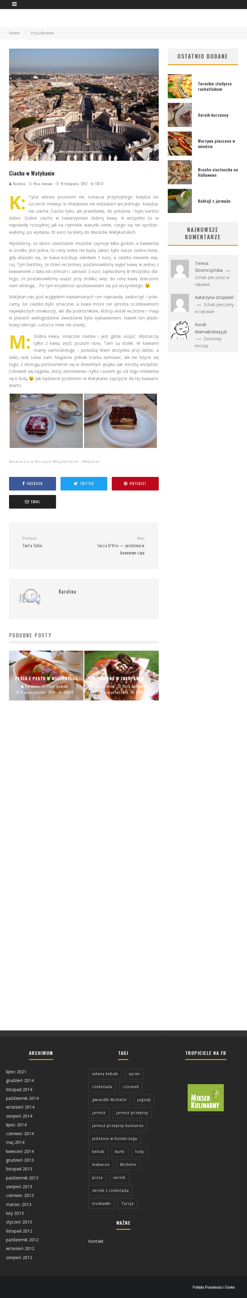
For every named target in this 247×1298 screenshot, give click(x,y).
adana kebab (105, 1073)
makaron (101, 1164)
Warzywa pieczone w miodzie (216, 143)
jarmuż (99, 1112)
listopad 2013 (19, 1169)
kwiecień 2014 (20, 1151)
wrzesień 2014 (20, 1107)
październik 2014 (22, 1098)
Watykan (92, 461)
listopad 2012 (19, 1231)
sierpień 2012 (19, 1257)
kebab (98, 1151)
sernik (119, 1177)
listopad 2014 (19, 1089)
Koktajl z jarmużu (214, 201)
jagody (144, 1099)
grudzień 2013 (20, 1160)
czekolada (102, 1086)
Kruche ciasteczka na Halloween (218, 172)
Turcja (127, 1203)
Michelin (128, 1164)
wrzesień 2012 (20, 1248)
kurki (120, 1151)
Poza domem (43, 184)
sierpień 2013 (19, 1186)
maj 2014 (15, 1142)
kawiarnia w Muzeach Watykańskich (44, 461)
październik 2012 (22, 1239)
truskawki (101, 1203)
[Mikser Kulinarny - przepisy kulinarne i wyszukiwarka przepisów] (206, 1109)
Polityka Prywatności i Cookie (214, 1287)
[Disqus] (84, 797)
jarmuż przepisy (132, 1112)
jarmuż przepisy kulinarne (118, 1125)
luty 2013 (15, 1213)
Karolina (19, 183)
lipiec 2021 (16, 1071)
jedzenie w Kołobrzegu (114, 1138)
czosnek (131, 1086)
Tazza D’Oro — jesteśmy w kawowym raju (120, 546)
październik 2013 (22, 1178)
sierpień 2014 (19, 1116)
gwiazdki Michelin (109, 1099)
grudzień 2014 (20, 1080)
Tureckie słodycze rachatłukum (215, 86)
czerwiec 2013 (20, 1195)
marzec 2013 (18, 1204)
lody (139, 1151)
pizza (97, 1177)
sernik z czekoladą (110, 1190)
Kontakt (96, 1241)
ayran (134, 1073)
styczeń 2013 (19, 1222)
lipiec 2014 (16, 1125)
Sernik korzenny (213, 115)
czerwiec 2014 (20, 1133)
